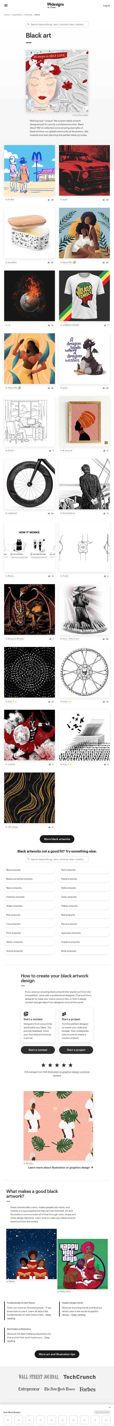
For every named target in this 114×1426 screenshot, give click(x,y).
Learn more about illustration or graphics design (59, 1167)
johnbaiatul (12, 513)
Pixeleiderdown (69, 513)
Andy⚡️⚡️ (12, 701)
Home (7, 14)
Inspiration (17, 14)
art (78, 135)
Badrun (11, 575)
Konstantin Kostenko (16, 638)
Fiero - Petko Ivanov (71, 638)
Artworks (28, 14)
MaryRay (29, 1163)
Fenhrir (11, 450)
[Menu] (6, 5)
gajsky (65, 387)
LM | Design (13, 826)
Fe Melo (11, 199)
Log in (106, 5)
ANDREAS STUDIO (71, 325)
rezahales (11, 764)
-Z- (9, 325)
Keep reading (78, 1314)
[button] (109, 1407)
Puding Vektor (65, 1291)
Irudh (65, 199)
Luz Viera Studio (81, 115)
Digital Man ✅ (69, 262)
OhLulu (12, 1281)
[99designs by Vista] (55, 5)
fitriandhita (12, 262)
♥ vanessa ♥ (67, 450)
